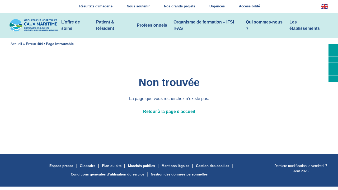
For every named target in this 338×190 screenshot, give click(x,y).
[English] (324, 6)
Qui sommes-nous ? (264, 25)
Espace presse (61, 166)
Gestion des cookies (212, 166)
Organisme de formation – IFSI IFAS (203, 25)
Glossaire (87, 166)
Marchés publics (141, 166)
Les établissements (304, 25)
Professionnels (152, 25)
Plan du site (111, 166)
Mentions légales (175, 166)
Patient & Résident (105, 25)
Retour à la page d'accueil (169, 111)
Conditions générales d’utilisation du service (107, 174)
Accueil (16, 44)
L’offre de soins (70, 25)
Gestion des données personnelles (179, 174)
